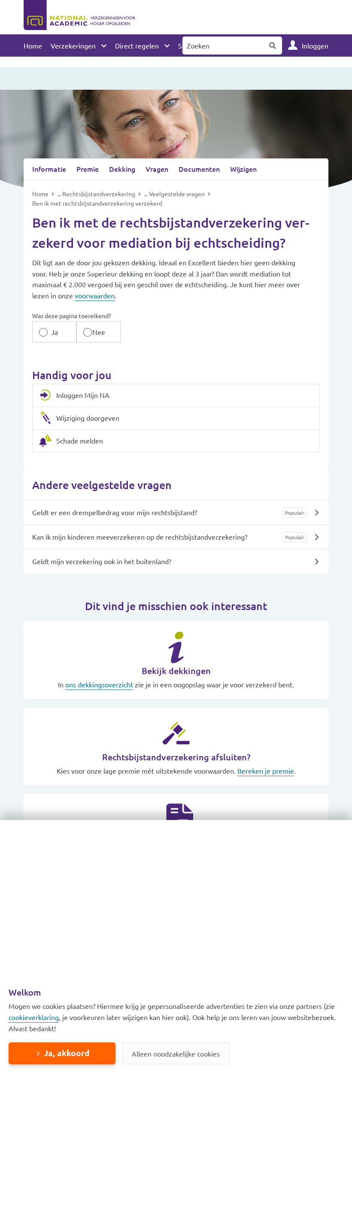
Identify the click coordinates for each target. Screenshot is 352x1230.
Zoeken (273, 45)
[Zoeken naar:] (223, 45)
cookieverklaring (34, 1017)
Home (33, 45)
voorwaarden (95, 295)
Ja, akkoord (66, 1053)
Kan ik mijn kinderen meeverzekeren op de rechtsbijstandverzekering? (139, 536)
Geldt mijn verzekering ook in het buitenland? (101, 561)
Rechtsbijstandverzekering (99, 193)
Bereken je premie (265, 770)
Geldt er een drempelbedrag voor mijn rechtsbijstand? (114, 512)
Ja (54, 332)
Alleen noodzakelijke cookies (176, 1053)
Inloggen (315, 45)
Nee (98, 332)
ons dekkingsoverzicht (99, 684)
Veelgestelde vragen (177, 193)
